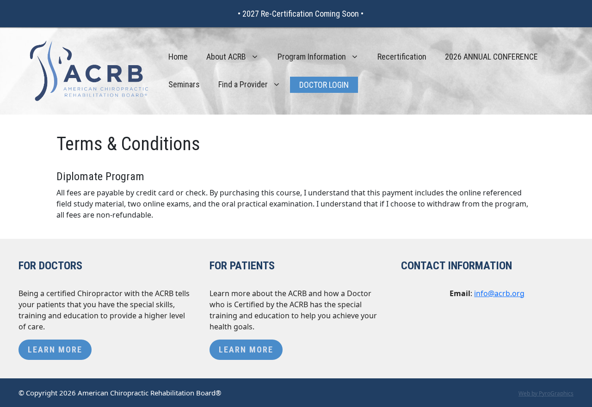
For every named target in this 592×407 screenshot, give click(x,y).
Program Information (312, 56)
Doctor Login (324, 85)
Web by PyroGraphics (546, 393)
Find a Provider (243, 84)
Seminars (184, 84)
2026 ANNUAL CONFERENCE (491, 56)
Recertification (401, 56)
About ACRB (226, 56)
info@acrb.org (499, 293)
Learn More (55, 349)
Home (178, 56)
